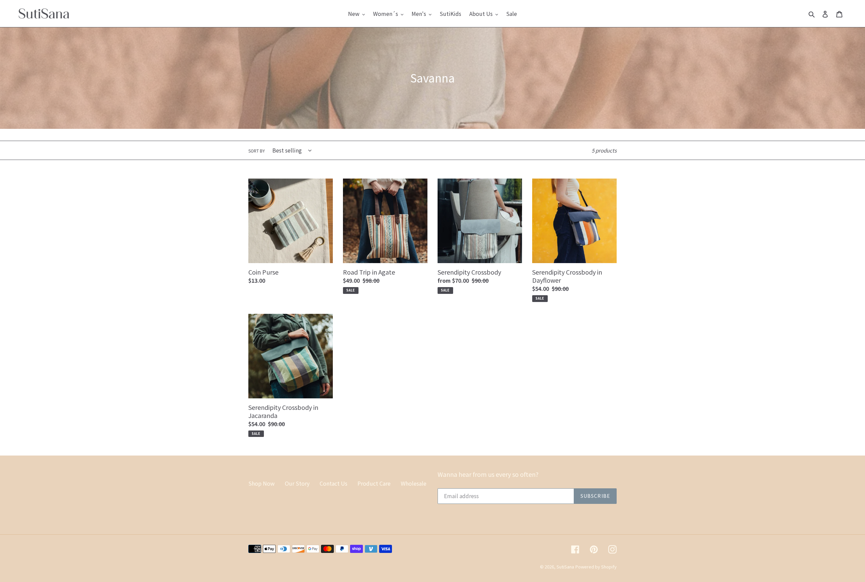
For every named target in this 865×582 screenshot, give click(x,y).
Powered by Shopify (596, 566)
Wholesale (413, 483)
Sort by (256, 151)
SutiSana (565, 566)
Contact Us (333, 483)
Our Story (297, 483)
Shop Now (261, 483)
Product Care (374, 483)
